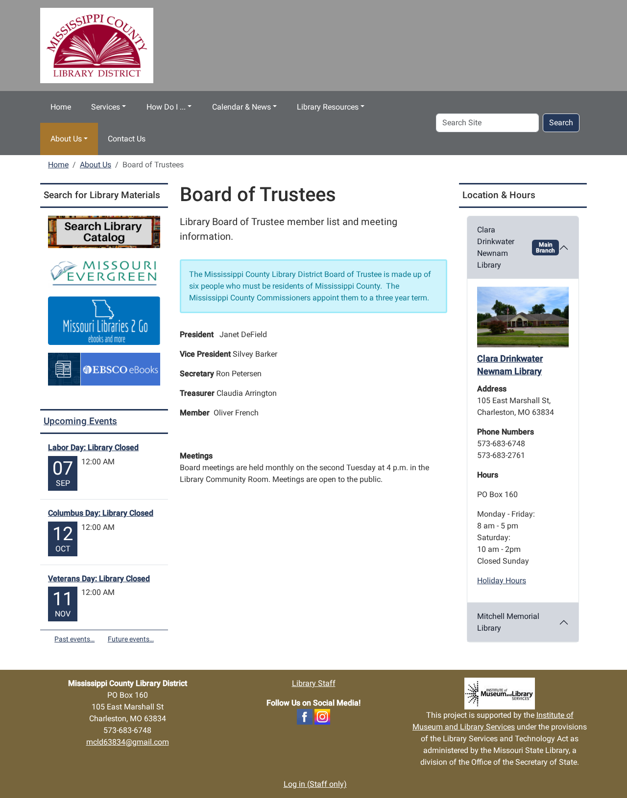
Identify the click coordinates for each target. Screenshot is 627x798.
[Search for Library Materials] (104, 231)
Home (60, 107)
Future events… (131, 639)
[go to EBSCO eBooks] (104, 368)
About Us (66, 138)
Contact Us (126, 138)
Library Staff (314, 683)
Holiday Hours (501, 580)
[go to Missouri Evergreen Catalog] (104, 271)
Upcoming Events (80, 421)
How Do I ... (166, 107)
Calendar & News (241, 107)
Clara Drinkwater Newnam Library (516, 247)
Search (561, 122)
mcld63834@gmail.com (127, 742)
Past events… (74, 639)
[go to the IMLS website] (499, 693)
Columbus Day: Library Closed (100, 513)
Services (105, 107)
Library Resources (328, 107)
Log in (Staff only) (315, 784)
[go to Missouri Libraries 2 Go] (104, 320)
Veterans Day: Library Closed (99, 578)
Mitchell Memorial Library (508, 622)
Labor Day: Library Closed (93, 447)
